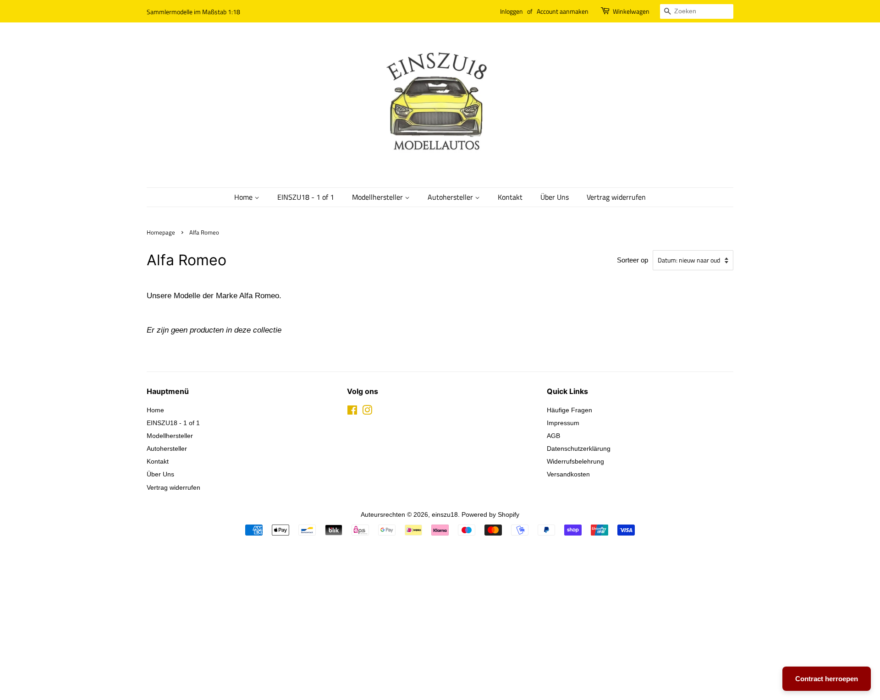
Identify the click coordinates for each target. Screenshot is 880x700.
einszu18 (445, 514)
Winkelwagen (631, 11)
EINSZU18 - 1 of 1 (305, 196)
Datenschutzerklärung (578, 448)
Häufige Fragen (569, 410)
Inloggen (511, 11)
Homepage (161, 232)
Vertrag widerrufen (616, 196)
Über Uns (554, 196)
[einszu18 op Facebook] (352, 412)
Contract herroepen (826, 679)
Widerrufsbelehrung (575, 461)
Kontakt (510, 196)
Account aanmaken (562, 11)
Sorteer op (632, 260)
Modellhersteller (378, 196)
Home (244, 196)
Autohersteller (451, 196)
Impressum (563, 423)
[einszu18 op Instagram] (367, 412)
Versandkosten (568, 474)
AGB (553, 435)
